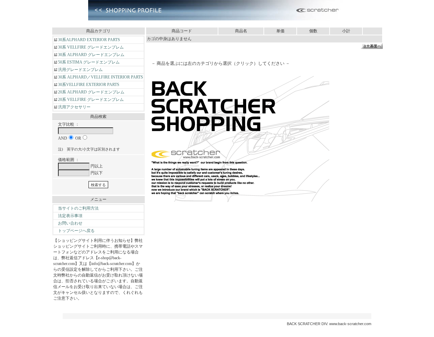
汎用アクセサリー (74, 107)
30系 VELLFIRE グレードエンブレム (91, 47)
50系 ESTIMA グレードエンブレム (89, 62)
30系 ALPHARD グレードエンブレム (91, 54)
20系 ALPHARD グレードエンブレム (91, 92)
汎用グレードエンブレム (80, 69)
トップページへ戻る (76, 230)
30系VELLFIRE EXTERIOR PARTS (88, 84)
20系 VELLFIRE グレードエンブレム (91, 99)
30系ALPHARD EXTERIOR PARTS (89, 39)
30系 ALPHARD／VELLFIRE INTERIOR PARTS (100, 77)
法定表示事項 (70, 215)
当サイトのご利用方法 (78, 208)
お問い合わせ (70, 223)
